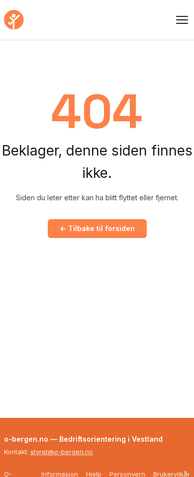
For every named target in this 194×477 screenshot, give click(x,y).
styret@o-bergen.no (61, 452)
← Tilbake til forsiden (97, 228)
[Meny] (182, 20)
